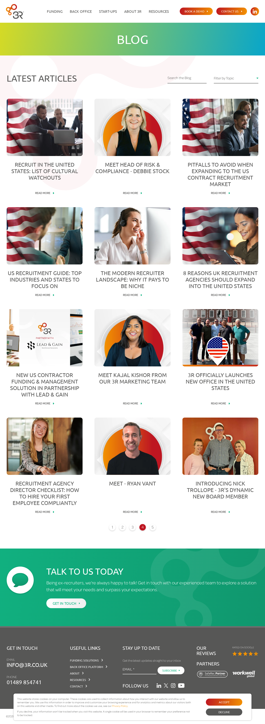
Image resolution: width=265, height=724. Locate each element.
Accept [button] (224, 702)
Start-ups (108, 11)
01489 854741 (24, 682)
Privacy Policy (120, 705)
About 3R (133, 11)
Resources (159, 11)
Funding (55, 11)
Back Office (81, 11)
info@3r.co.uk (27, 665)
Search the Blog (179, 78)
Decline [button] (224, 712)
